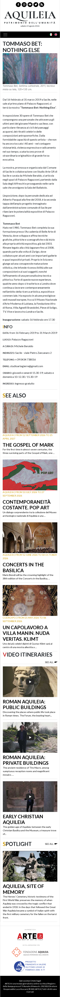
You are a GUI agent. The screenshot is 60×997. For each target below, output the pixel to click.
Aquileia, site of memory (23, 889)
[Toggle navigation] (6, 35)
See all (49, 662)
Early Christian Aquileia (23, 819)
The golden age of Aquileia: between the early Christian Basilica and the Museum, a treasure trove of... (29, 830)
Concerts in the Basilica (23, 567)
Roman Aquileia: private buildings (25, 760)
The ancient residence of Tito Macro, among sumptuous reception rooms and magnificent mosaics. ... (26, 771)
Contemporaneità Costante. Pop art (26, 505)
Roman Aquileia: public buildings (24, 704)
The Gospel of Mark (28, 445)
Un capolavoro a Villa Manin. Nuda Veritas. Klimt (26, 633)
